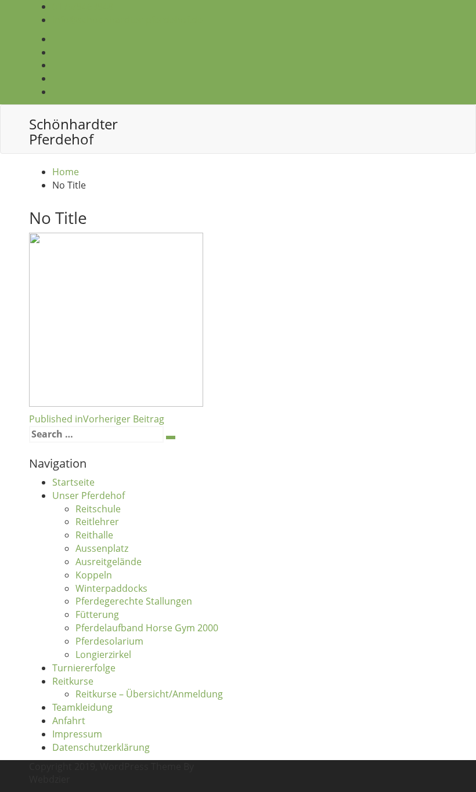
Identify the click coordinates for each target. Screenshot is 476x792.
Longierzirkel (103, 654)
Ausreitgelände (108, 561)
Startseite (73, 482)
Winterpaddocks (111, 588)
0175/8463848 (82, 6)
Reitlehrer (97, 521)
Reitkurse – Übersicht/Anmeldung (149, 694)
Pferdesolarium (109, 641)
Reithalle (94, 535)
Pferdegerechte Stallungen (133, 601)
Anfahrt (68, 720)
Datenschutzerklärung (101, 747)
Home (65, 171)
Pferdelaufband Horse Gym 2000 (146, 627)
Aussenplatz (101, 548)
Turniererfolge (84, 667)
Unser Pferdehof (88, 495)
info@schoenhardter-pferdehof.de (127, 19)
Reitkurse (72, 681)
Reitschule (98, 508)
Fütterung (97, 614)
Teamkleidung (82, 707)
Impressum (77, 734)
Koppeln (93, 575)
